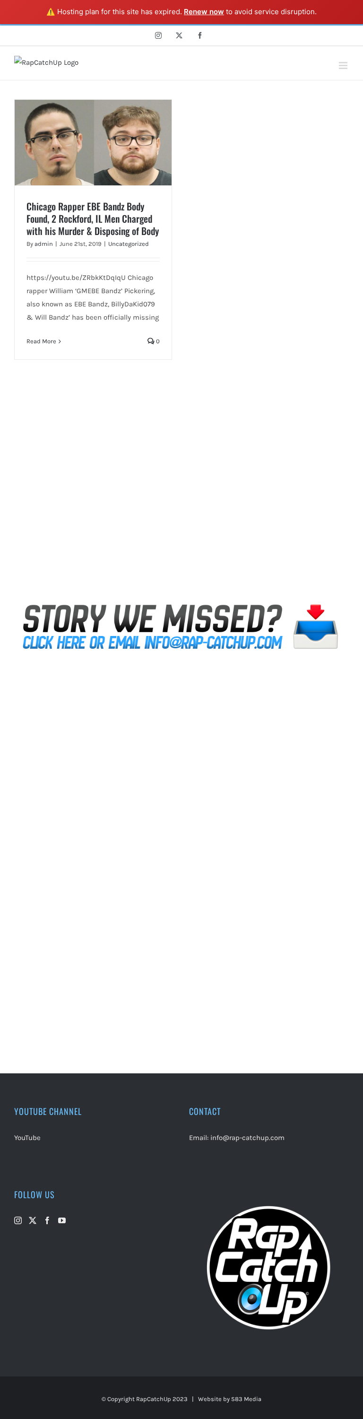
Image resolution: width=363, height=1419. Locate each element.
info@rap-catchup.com (247, 1137)
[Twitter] (32, 1220)
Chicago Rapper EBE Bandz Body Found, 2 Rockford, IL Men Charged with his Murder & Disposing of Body (92, 218)
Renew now (204, 11)
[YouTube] (62, 1220)
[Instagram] (18, 1220)
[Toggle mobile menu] (344, 65)
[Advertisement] (181, 493)
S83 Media (246, 1398)
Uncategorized (128, 243)
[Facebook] (47, 1220)
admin (44, 243)
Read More (41, 341)
